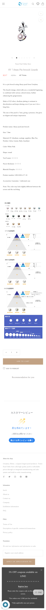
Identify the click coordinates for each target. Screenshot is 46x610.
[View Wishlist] (38, 4)
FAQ (4, 510)
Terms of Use (7, 524)
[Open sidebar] (3, 4)
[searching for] (33, 4)
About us (6, 494)
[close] (41, 570)
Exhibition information (11, 506)
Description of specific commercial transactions (19, 528)
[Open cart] (43, 4)
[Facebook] (4, 476)
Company (6, 502)
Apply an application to (19, 562)
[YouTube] (26, 476)
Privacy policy (7, 532)
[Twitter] (9, 476)
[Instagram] (15, 476)
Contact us (6, 498)
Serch (5, 490)
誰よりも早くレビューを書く (22, 440)
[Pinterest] (21, 476)
